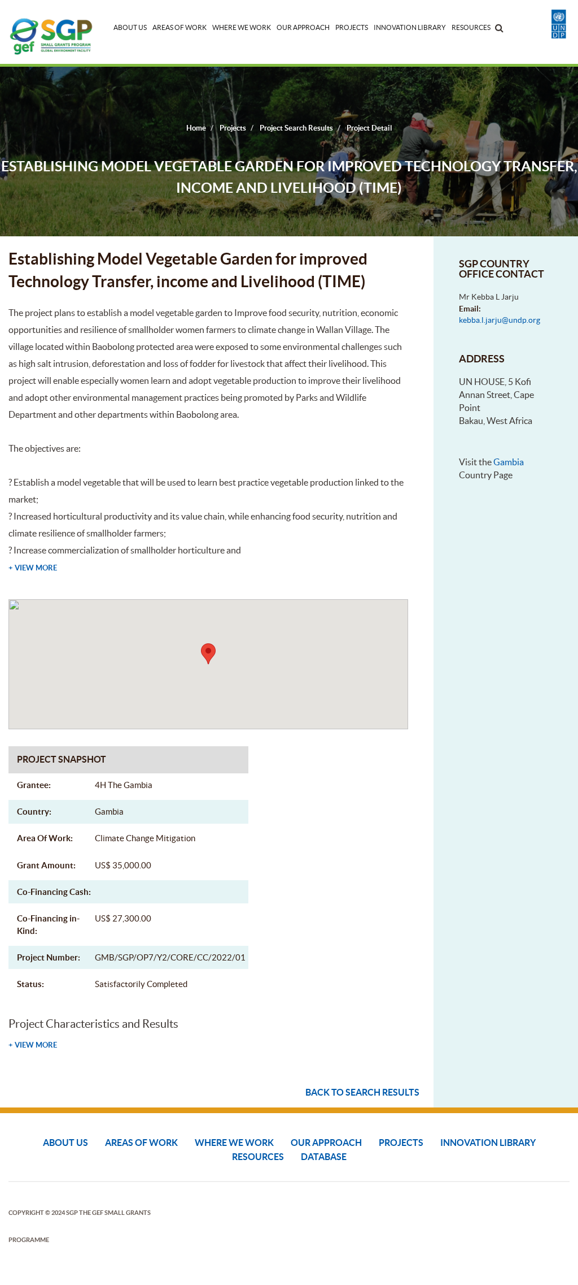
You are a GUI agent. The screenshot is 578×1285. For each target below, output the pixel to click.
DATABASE (324, 1157)
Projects (351, 27)
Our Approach (303, 27)
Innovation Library (410, 27)
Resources (471, 27)
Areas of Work (179, 27)
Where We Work (241, 27)
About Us (130, 27)
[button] (208, 654)
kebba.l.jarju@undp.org (499, 320)
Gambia (508, 462)
